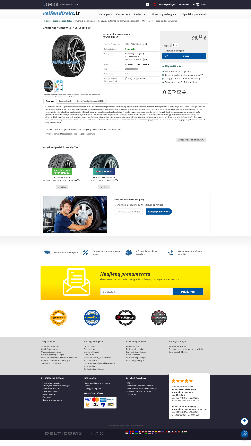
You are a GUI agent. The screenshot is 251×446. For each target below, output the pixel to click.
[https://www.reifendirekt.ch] (133, 431)
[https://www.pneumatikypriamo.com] (176, 431)
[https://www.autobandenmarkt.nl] (149, 431)
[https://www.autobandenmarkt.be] (166, 431)
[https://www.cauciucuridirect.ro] (130, 433)
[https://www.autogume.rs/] (153, 433)
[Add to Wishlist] (174, 92)
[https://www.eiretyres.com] (182, 431)
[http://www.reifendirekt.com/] (156, 433)
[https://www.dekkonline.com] (143, 431)
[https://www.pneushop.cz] (172, 431)
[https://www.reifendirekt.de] (127, 431)
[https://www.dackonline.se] (136, 431)
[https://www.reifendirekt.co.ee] (143, 433)
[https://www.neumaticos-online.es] (156, 431)
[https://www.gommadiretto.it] (140, 431)
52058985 (52, 4)
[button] (244, 421)
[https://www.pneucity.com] (179, 431)
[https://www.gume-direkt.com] (163, 431)
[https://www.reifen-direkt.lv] (149, 433)
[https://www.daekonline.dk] (146, 431)
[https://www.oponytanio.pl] (127, 433)
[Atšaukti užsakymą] (155, 4)
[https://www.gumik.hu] (185, 431)
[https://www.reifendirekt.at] (159, 431)
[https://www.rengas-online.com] (169, 431)
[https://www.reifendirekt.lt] (146, 433)
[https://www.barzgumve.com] (136, 433)
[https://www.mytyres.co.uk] (153, 431)
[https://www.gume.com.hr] (140, 433)
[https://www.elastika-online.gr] (133, 433)
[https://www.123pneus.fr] (130, 431)
